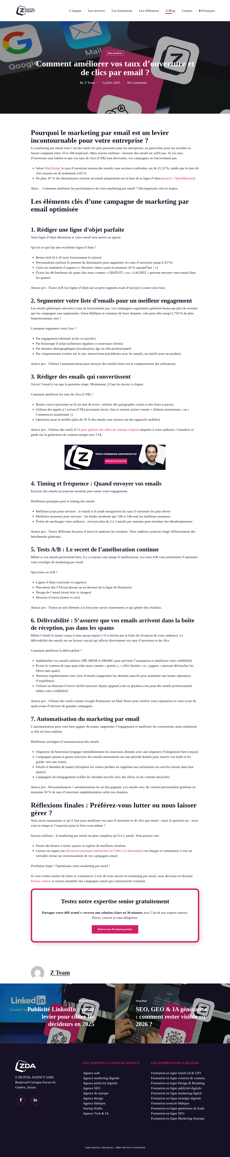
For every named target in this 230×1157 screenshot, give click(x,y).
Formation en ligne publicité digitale (176, 1088)
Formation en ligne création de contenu (178, 1078)
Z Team (90, 82)
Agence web (91, 1073)
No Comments (137, 82)
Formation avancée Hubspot (170, 1103)
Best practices (115, 53)
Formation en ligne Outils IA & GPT (176, 1073)
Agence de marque (95, 1093)
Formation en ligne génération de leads (177, 1108)
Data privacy (108, 1147)
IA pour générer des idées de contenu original (108, 429)
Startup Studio (93, 1108)
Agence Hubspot (94, 1103)
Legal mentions (92, 1147)
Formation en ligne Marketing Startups (177, 1118)
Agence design (93, 1098)
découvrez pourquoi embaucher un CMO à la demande (103, 851)
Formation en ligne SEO (167, 1113)
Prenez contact (41, 881)
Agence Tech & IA (96, 1113)
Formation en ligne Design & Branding (178, 1083)
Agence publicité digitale (100, 1083)
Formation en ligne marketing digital (176, 1093)
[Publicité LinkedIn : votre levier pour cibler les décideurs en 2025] (57, 1014)
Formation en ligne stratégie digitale (176, 1098)
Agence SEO (91, 1088)
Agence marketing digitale (101, 1078)
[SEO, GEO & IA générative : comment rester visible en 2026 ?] (172, 1014)
